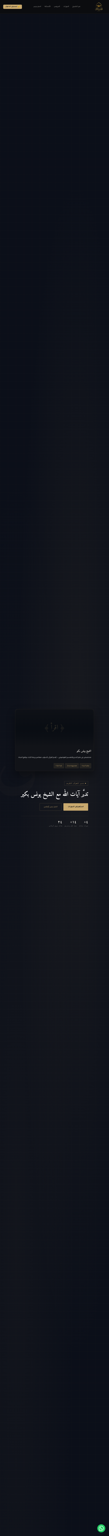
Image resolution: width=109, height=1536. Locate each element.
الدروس (57, 7)
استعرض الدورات (76, 807)
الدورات (66, 7)
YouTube (85, 766)
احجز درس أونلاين (50, 807)
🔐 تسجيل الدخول (12, 7)
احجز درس (37, 7)
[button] (101, 1528)
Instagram (72, 766)
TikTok (59, 766)
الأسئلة (48, 7)
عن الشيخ (76, 7)
